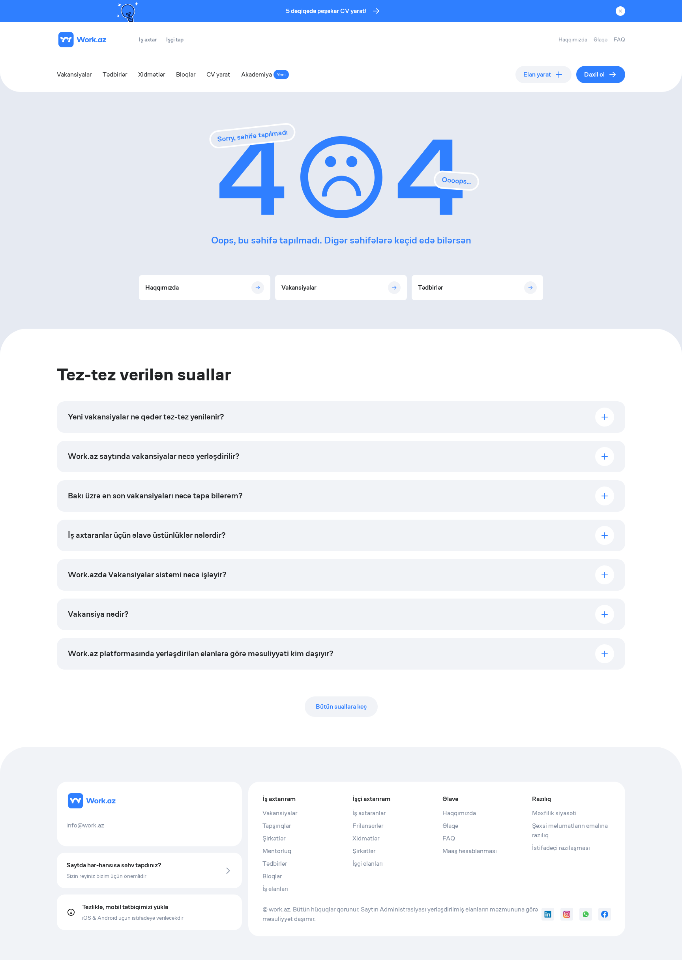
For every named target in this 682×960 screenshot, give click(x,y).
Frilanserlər (367, 826)
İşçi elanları (367, 863)
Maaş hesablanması (469, 851)
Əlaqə (600, 39)
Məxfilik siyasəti (554, 813)
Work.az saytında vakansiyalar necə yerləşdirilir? (153, 456)
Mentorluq (276, 851)
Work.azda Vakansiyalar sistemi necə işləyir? (147, 575)
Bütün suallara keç (341, 706)
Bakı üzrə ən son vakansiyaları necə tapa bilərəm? (155, 496)
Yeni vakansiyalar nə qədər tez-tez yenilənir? (146, 417)
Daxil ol (594, 74)
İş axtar (148, 39)
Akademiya (263, 74)
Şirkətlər (273, 838)
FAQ (619, 39)
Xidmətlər (151, 74)
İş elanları (275, 889)
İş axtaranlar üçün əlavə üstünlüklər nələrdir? (146, 535)
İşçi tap (175, 39)
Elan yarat (537, 74)
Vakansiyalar (74, 74)
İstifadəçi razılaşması (561, 848)
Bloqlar (185, 74)
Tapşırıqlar (276, 826)
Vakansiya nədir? (98, 614)
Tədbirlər (115, 74)
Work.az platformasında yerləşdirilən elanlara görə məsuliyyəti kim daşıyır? (200, 654)
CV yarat (218, 74)
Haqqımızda (572, 39)
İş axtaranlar (369, 813)
